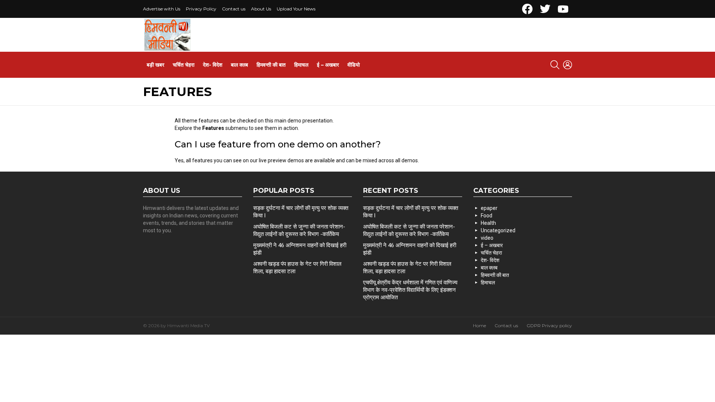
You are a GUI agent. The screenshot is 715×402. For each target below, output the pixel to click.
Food (486, 215)
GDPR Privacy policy (549, 325)
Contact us (233, 9)
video (487, 238)
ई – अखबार (328, 64)
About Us (261, 9)
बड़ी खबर (155, 64)
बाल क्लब (239, 64)
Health (488, 223)
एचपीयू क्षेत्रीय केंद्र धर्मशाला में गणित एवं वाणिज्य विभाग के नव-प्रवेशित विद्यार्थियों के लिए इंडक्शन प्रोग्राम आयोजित (410, 290)
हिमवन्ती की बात (271, 64)
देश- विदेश (212, 64)
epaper (489, 208)
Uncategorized (498, 230)
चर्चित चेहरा (183, 64)
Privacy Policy (201, 9)
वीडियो (353, 64)
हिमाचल (301, 64)
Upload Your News (296, 9)
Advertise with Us (161, 9)
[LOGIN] (567, 64)
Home (479, 325)
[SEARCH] (554, 64)
